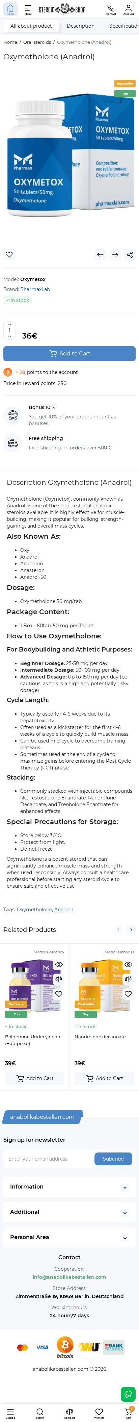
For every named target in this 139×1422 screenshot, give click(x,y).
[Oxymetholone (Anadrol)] (69, 158)
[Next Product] (115, 254)
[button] (118, 930)
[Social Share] (130, 254)
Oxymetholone (34, 910)
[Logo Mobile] (62, 9)
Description (80, 26)
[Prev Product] (100, 254)
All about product (31, 26)
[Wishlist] (9, 254)
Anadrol (63, 910)
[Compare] (58, 979)
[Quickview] (58, 964)
